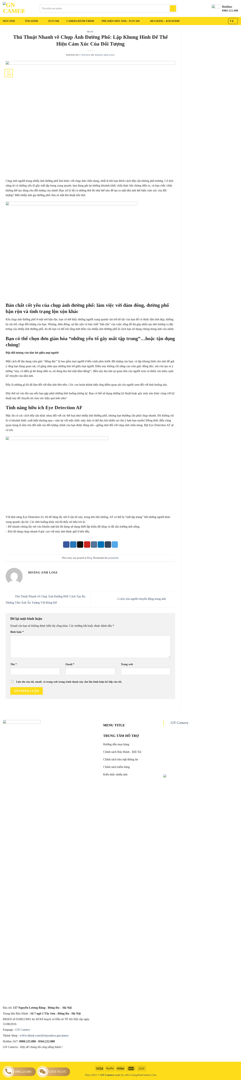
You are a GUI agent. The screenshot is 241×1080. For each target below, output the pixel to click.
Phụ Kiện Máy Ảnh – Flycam (121, 21)
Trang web (127, 664)
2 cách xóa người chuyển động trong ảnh (142, 598)
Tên (13, 664)
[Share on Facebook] (66, 544)
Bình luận (17, 631)
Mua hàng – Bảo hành (165, 21)
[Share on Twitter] (73, 544)
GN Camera (23, 1029)
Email (70, 664)
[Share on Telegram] (115, 544)
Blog (90, 31)
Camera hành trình (80, 21)
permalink (113, 558)
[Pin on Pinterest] (87, 544)
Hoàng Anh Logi (104, 55)
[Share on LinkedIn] (101, 544)
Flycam (53, 21)
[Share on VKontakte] (94, 544)
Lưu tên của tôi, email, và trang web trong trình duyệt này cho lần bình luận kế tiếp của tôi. (69, 681)
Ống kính (31, 21)
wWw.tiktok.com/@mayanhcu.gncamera (44, 1035)
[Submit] (173, 8)
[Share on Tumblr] (108, 544)
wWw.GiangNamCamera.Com (140, 1074)
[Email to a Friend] (80, 544)
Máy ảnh (9, 21)
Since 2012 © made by (105, 1074)
